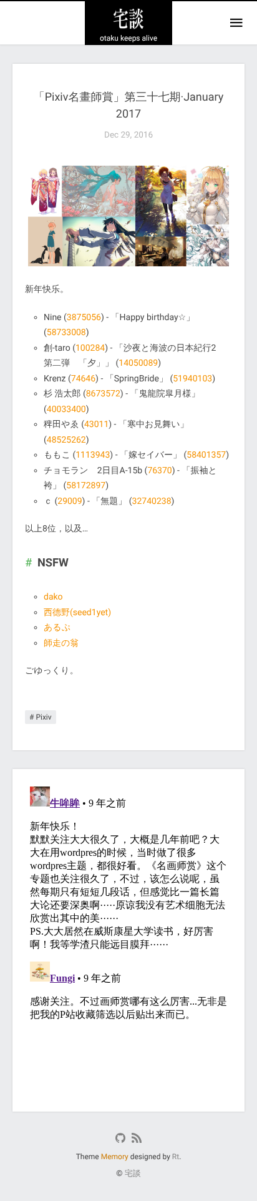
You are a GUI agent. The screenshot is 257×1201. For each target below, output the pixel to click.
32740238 (152, 501)
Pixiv (43, 717)
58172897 (85, 486)
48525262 (66, 440)
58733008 (66, 333)
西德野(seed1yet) (77, 613)
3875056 (84, 318)
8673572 (103, 394)
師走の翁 (61, 643)
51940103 (192, 379)
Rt (175, 1156)
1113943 (92, 455)
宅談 (133, 1173)
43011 (96, 425)
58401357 (206, 455)
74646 (83, 379)
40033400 (66, 410)
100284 (90, 348)
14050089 (138, 363)
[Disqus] (128, 937)
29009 (69, 501)
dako (53, 597)
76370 (159, 471)
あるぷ (57, 628)
